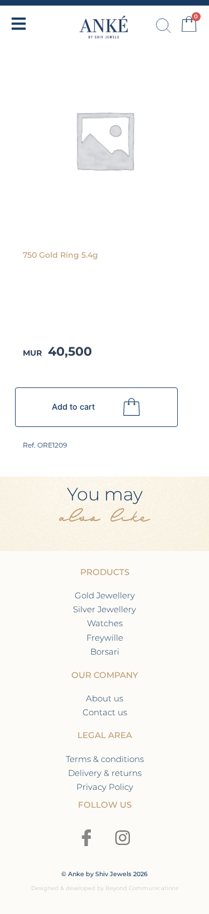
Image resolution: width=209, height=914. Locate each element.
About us (104, 698)
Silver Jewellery (104, 609)
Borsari (104, 651)
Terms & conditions (105, 759)
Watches (105, 623)
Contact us (104, 712)
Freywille (104, 637)
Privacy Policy (104, 787)
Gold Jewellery (105, 595)
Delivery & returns (105, 773)
